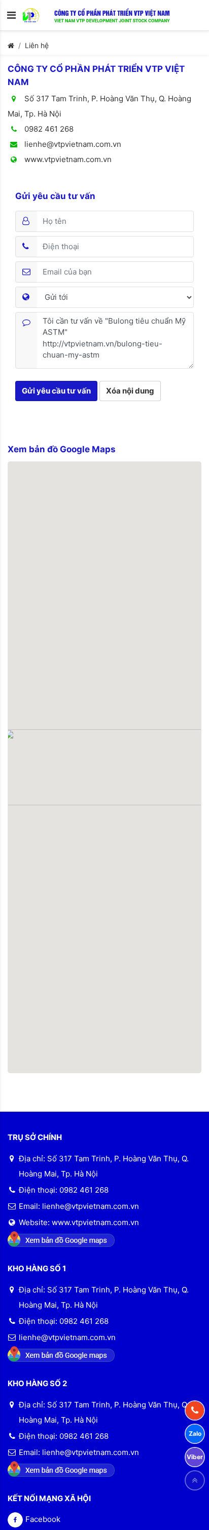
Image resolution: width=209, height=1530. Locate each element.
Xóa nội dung (130, 391)
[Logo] (38, 15)
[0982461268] (195, 1410)
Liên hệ (37, 45)
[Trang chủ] (11, 45)
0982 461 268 (48, 129)
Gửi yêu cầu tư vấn (56, 391)
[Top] (195, 1480)
